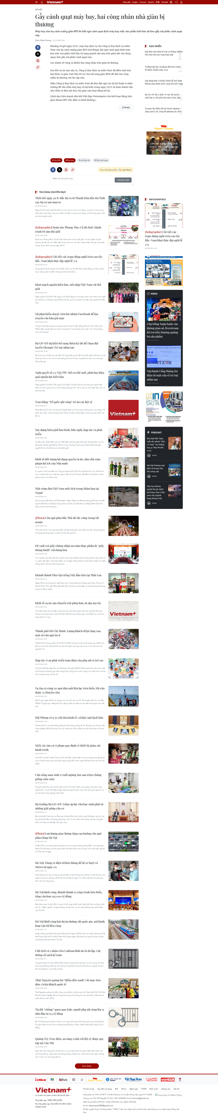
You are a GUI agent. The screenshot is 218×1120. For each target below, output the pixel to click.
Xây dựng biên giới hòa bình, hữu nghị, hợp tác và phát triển (68, 432)
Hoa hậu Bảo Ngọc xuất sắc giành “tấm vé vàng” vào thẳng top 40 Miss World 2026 (156, 444)
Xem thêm (87, 1066)
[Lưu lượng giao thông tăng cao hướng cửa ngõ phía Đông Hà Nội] (123, 841)
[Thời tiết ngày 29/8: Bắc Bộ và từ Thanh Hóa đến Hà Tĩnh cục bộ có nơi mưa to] (123, 206)
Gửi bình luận (123, 180)
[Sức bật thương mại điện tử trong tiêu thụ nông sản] (174, 470)
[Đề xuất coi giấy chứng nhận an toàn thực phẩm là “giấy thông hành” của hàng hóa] (123, 554)
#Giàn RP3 (56, 160)
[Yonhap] (113, 1079)
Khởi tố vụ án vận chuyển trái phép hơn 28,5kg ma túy (68, 603)
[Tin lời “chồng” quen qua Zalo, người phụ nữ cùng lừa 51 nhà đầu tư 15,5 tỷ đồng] (123, 1017)
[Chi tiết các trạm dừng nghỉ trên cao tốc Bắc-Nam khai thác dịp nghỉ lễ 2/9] (123, 265)
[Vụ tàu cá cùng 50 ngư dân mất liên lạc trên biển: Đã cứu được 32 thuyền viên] (123, 696)
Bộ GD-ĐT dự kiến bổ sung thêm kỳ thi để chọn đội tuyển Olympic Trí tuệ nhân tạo (66, 345)
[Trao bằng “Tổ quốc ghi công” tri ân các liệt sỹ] (123, 410)
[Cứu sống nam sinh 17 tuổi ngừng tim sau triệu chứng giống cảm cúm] (123, 783)
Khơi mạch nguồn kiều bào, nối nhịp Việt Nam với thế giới (68, 287)
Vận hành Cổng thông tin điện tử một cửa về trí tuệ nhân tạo (162, 375)
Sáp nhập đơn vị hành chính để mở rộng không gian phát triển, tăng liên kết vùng (164, 82)
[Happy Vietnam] (95, 1079)
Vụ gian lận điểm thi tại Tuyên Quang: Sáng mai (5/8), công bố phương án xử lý (163, 110)
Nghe (154, 455)
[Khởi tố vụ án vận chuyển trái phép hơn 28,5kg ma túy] (123, 611)
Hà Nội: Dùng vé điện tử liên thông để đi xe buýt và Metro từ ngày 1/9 (66, 865)
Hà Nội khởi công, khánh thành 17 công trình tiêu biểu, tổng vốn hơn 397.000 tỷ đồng (68, 894)
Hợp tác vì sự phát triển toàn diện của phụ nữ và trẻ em (69, 660)
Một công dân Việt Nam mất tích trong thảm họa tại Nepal (67, 491)
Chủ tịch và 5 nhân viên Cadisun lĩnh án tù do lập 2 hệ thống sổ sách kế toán (68, 953)
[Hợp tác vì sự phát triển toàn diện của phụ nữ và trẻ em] (123, 668)
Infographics (157, 199)
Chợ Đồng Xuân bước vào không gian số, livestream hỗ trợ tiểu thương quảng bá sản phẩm (163, 330)
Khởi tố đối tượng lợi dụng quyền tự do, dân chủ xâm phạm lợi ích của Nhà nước (67, 461)
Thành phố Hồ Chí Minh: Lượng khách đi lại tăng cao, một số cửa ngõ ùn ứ (68, 633)
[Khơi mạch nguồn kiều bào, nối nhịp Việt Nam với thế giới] (123, 293)
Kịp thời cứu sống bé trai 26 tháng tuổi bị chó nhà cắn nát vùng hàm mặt (164, 53)
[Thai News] (82, 1079)
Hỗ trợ (123, 1089)
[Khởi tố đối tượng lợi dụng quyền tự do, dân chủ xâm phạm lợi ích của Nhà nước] (123, 467)
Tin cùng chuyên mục (52, 192)
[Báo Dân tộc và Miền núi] (38, 1079)
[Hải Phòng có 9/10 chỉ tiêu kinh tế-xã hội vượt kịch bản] (123, 725)
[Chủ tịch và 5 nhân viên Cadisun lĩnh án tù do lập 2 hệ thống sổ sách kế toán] (123, 959)
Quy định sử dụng (104, 1089)
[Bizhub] (63, 1079)
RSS (116, 1089)
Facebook (37, 47)
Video (154, 293)
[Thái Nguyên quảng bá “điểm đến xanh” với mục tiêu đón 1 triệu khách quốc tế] (123, 988)
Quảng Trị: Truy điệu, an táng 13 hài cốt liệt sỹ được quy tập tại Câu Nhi (69, 1041)
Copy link (37, 67)
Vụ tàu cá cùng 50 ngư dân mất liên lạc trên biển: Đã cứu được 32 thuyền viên (70, 690)
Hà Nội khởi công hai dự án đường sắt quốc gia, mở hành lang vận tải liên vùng (70, 923)
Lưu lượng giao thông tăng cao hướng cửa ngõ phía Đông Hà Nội (68, 835)
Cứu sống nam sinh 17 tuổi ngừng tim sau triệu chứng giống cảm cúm (68, 777)
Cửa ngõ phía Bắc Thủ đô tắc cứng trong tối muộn (67, 520)
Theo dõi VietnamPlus (108, 170)
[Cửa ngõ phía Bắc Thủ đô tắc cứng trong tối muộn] (123, 526)
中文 (158, 2)
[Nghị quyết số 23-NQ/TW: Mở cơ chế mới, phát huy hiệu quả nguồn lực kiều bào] (123, 381)
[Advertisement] (92, 131)
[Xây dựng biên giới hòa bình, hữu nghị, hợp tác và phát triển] (123, 438)
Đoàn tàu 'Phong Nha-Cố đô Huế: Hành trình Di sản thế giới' (68, 229)
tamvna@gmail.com (140, 1098)
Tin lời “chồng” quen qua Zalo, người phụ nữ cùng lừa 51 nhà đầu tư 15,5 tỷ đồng (69, 1011)
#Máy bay (69, 160)
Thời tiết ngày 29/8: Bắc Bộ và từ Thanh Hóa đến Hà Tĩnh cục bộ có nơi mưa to (70, 200)
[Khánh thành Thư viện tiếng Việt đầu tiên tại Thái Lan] (123, 583)
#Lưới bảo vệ (84, 160)
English (135, 2)
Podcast (156, 432)
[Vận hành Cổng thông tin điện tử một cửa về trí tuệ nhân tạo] (164, 356)
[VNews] (180, 1079)
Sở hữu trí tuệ (88, 1089)
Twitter (37, 54)
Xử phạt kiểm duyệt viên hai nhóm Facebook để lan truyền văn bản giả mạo (66, 316)
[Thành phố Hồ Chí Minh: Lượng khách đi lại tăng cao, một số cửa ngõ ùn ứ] (123, 639)
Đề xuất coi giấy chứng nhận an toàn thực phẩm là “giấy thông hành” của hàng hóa (69, 548)
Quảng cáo (165, 1089)
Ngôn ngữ (133, 1089)
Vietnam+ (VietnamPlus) (55, 2)
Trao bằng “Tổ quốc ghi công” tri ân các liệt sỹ (63, 402)
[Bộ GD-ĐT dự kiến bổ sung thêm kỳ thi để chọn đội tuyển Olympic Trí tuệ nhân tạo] (123, 351)
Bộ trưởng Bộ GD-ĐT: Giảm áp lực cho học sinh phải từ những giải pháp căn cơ (69, 806)
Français (143, 2)
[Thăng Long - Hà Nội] (171, 2)
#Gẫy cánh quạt (101, 160)
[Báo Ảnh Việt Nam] (167, 1079)
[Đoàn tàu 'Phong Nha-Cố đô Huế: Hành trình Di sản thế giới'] (123, 235)
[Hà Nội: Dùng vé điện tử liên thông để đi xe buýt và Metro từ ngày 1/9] (123, 871)
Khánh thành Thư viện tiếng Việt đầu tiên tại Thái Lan (68, 575)
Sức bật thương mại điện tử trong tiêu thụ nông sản (156, 468)
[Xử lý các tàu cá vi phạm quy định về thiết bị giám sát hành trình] (123, 753)
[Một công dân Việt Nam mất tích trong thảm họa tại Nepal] (123, 496)
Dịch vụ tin (153, 1089)
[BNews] (52, 1079)
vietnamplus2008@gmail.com (101, 1105)
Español (151, 2)
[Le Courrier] (151, 1079)
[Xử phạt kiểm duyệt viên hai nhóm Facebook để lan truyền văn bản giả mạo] (123, 322)
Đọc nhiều (155, 46)
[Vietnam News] (133, 1079)
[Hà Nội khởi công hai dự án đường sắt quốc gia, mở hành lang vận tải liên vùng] (123, 929)
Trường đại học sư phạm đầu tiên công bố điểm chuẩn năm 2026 (162, 68)
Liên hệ (176, 1089)
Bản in (37, 60)
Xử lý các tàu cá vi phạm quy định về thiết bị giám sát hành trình (67, 748)
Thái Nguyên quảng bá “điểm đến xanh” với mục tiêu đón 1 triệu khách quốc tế (68, 982)
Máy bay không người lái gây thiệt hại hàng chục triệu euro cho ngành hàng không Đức (156, 492)
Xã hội (38, 9)
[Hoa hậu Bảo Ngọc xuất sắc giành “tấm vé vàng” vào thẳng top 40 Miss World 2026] (174, 443)
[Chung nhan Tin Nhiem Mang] (169, 1094)
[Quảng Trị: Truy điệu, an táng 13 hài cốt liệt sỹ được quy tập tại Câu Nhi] (123, 1047)
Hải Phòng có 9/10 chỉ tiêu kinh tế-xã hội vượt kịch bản (69, 717)
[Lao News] (74, 1079)
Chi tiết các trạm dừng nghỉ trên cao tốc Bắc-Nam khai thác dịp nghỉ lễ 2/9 (68, 259)
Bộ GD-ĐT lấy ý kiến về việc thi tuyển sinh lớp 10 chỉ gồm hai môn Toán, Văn (162, 96)
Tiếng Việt (126, 2)
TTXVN (143, 1089)
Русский (165, 2)
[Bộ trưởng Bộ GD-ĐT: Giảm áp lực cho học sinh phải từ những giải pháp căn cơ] (123, 812)
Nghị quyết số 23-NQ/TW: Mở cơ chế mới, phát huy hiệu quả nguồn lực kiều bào (69, 375)
